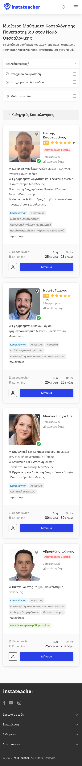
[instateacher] (22, 3)
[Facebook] (4, 702)
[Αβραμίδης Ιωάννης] (13, 656)
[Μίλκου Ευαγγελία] (13, 528)
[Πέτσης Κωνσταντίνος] (13, 267)
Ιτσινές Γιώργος (55, 290)
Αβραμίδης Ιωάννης (58, 551)
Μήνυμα (46, 267)
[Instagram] (19, 702)
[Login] (62, 7)
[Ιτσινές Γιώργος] (13, 393)
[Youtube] (11, 703)
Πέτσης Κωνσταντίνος (54, 135)
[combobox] (41, 64)
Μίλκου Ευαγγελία (57, 416)
